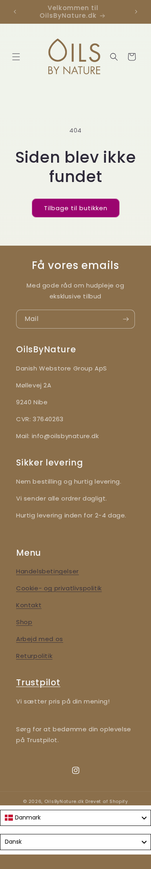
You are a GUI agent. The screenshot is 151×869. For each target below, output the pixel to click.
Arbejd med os (39, 639)
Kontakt (28, 605)
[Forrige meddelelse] (15, 12)
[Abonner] (125, 319)
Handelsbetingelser (47, 571)
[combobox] (75, 818)
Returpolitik (34, 656)
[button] (16, 57)
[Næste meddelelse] (136, 12)
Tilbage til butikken (76, 208)
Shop (24, 622)
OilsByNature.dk (64, 801)
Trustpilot (38, 682)
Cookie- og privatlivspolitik (59, 588)
